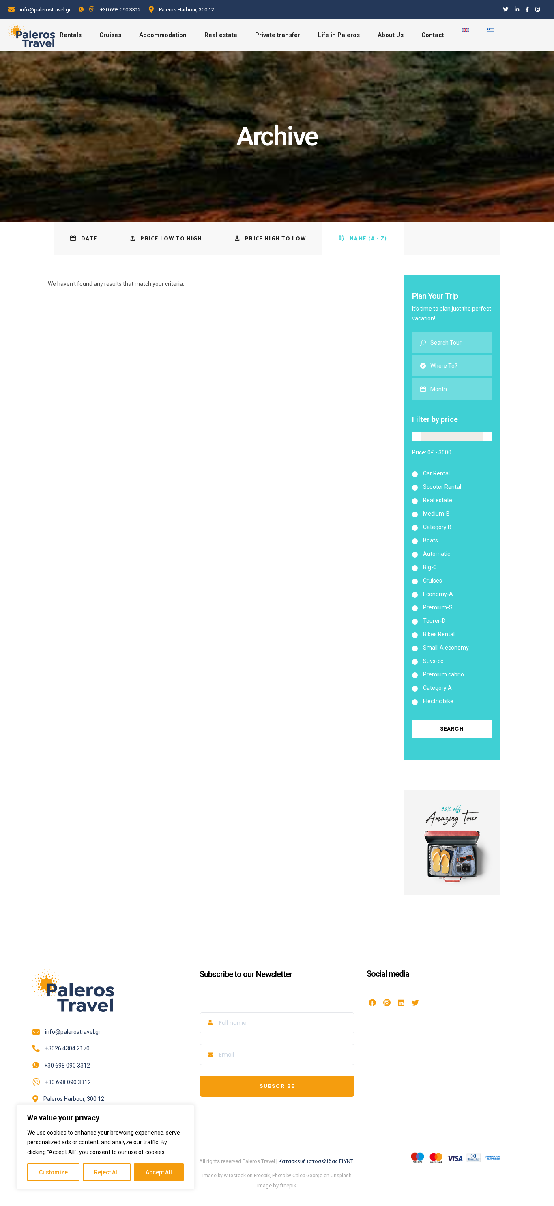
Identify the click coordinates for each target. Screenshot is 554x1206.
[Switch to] (465, 35)
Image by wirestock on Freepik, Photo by (247, 1175)
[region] (105, 1147)
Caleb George (307, 1175)
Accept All (159, 1172)
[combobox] (461, 389)
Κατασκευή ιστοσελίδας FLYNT (316, 1161)
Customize (53, 1172)
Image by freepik (276, 1185)
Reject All (106, 1172)
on (326, 1175)
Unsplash (341, 1175)
